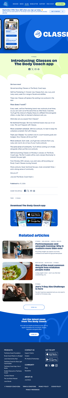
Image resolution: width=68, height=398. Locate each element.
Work (22, 4)
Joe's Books (7, 381)
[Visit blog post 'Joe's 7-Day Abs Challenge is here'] (17, 292)
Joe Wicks (28, 380)
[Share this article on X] (33, 69)
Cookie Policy (56, 386)
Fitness (34, 56)
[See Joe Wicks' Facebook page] (46, 365)
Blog (27, 4)
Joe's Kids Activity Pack (11, 359)
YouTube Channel (9, 375)
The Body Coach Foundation (12, 353)
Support (42, 4)
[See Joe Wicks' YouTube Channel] (52, 365)
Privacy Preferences (32, 389)
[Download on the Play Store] (34, 220)
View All (34, 307)
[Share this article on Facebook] (30, 69)
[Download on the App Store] (34, 214)
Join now (60, 4)
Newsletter (34, 4)
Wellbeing (46, 241)
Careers (27, 356)
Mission (15, 4)
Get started (55, 11)
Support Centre (29, 353)
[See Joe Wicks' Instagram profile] (56, 365)
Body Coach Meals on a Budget (13, 356)
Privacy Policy (44, 386)
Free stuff (50, 4)
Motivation (39, 262)
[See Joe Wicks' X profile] (49, 366)
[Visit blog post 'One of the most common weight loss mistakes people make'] (17, 271)
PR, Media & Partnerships (32, 359)
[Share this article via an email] (35, 69)
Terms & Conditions (29, 386)
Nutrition (48, 262)
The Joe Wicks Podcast (10, 378)
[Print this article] (38, 69)
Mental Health (56, 241)
